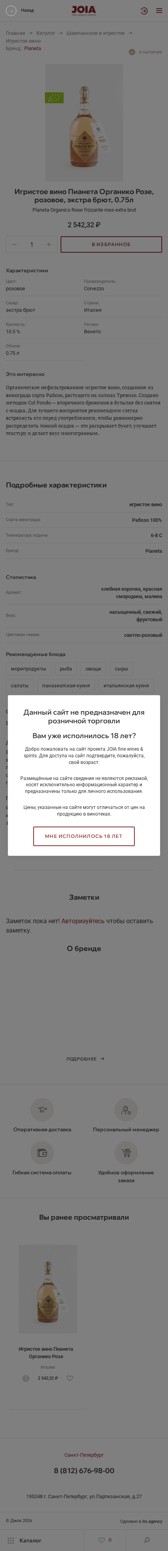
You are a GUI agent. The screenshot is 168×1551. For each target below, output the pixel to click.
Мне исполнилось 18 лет (84, 836)
